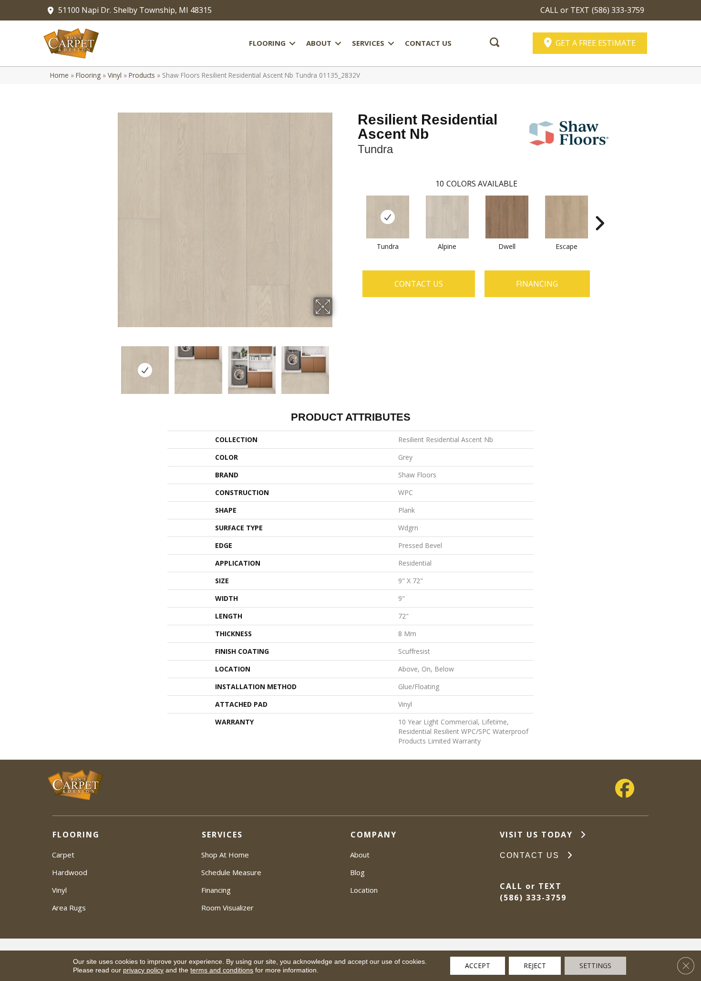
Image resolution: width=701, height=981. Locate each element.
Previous (111, 365)
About (318, 43)
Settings (595, 965)
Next (338, 365)
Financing (216, 890)
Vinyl (115, 75)
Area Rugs (69, 907)
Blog (357, 872)
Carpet (63, 854)
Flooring (267, 43)
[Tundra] (388, 217)
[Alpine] (447, 217)
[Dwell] (507, 217)
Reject (535, 965)
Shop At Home (225, 854)
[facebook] (625, 788)
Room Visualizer (227, 907)
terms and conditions (221, 970)
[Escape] (566, 217)
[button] (292, 43)
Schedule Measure (231, 872)
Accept (477, 965)
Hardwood (69, 872)
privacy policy (143, 970)
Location (364, 890)
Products (142, 75)
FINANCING (537, 284)
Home (59, 75)
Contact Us (428, 43)
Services (368, 43)
